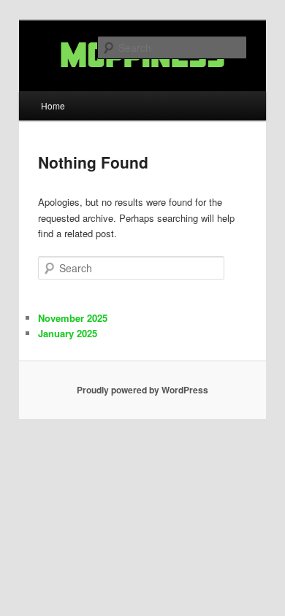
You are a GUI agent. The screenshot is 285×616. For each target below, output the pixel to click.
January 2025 (67, 333)
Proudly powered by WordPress (142, 389)
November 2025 (72, 318)
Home (53, 105)
